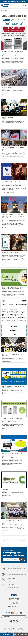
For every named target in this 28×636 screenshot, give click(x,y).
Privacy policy (21, 629)
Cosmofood (5, 489)
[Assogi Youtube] (17, 621)
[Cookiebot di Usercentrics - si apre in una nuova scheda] (21, 301)
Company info (7, 629)
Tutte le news (6, 19)
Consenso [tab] (4, 304)
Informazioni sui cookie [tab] (21, 304)
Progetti (7, 23)
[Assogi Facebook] (11, 621)
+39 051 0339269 (14, 603)
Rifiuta (14, 334)
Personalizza (13, 330)
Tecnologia (14, 23)
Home (2, 10)
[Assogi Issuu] (14, 621)
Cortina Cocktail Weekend (10, 252)
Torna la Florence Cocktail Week (12, 181)
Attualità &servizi (15, 19)
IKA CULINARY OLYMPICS (8, 87)
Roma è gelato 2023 (7, 117)
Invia (22, 559)
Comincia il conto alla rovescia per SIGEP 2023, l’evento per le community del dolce (13, 216)
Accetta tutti (14, 326)
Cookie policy (14, 629)
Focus (23, 19)
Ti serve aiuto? (6, 616)
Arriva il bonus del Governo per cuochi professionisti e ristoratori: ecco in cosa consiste (13, 420)
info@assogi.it (15, 602)
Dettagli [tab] (11, 304)
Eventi (20, 23)
